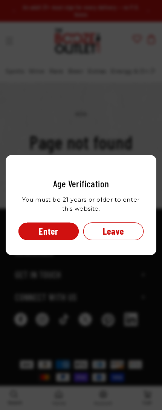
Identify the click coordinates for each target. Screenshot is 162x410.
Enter (48, 230)
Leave (113, 230)
